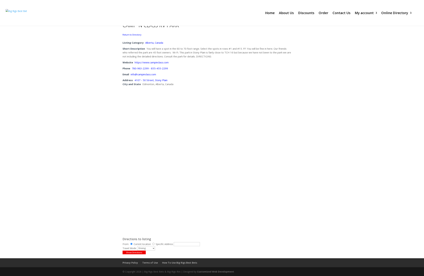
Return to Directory (132, 34)
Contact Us (341, 13)
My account (364, 13)
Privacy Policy (130, 262)
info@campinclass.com (143, 74)
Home (270, 13)
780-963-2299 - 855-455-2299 (150, 68)
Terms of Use (150, 262)
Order (323, 13)
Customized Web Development (215, 271)
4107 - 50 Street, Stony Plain (150, 80)
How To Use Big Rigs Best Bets (179, 262)
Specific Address (164, 244)
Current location (142, 244)
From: (126, 244)
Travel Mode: (130, 248)
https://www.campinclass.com (152, 62)
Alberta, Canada (154, 42)
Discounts (306, 13)
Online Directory (394, 13)
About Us (286, 13)
